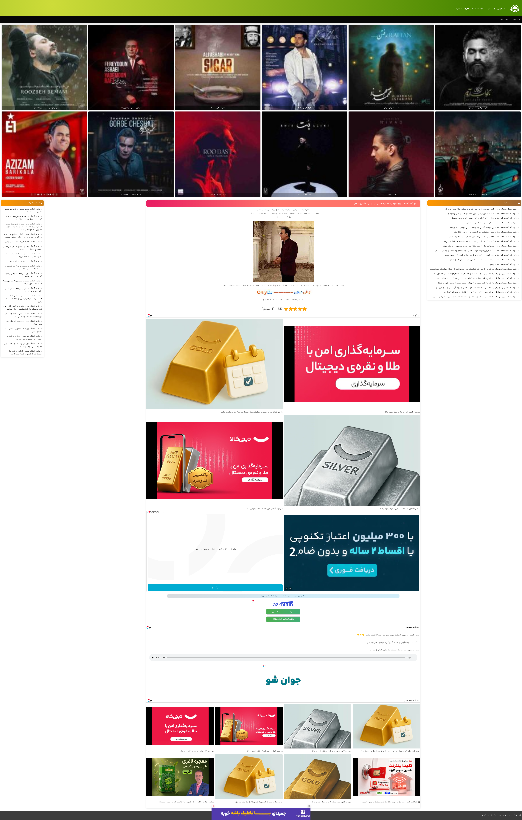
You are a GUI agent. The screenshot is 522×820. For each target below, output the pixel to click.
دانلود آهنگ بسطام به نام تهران (503, 264)
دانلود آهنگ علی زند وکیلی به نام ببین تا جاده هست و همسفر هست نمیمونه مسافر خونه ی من (475, 273)
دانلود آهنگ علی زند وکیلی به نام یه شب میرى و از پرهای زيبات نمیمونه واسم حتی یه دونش (476, 283)
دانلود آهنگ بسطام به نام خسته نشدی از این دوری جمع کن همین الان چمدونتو (482, 213)
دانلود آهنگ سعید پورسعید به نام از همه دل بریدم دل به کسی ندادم (386, 203)
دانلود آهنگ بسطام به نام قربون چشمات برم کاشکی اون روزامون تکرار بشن (485, 232)
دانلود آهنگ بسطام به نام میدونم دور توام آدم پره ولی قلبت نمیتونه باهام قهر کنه (481, 259)
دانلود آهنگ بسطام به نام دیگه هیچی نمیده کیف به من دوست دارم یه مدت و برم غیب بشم (476, 250)
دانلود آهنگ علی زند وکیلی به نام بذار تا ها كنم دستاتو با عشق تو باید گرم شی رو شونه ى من (476, 287)
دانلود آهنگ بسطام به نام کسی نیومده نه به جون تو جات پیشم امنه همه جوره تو (481, 209)
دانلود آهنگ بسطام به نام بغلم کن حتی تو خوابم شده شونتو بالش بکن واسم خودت (480, 255)
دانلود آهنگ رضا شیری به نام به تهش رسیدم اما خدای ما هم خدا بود (24, 337)
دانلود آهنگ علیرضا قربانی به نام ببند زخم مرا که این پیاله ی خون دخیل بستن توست (23, 236)
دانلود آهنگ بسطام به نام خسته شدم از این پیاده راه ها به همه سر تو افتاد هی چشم (480, 241)
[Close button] (309, 806)
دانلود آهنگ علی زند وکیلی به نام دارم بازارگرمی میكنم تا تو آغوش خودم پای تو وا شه (480, 292)
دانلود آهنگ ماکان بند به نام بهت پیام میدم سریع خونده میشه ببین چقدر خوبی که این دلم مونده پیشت (24, 227)
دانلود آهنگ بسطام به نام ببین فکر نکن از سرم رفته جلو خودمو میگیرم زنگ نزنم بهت (480, 246)
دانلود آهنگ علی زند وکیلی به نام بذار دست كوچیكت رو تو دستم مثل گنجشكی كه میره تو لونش (475, 296)
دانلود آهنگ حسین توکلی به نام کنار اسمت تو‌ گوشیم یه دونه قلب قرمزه (25, 352)
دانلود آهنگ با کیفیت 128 (283, 619)
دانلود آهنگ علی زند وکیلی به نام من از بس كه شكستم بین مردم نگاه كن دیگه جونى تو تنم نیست (473, 269)
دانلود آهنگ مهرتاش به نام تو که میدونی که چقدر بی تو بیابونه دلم (23, 345)
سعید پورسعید (276, 213)
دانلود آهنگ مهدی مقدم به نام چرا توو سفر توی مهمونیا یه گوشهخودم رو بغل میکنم (22, 308)
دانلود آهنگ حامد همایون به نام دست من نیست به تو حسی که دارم (23, 267)
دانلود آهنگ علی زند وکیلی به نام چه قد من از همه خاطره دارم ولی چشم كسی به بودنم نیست (476, 278)
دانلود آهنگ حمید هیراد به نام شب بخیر (22, 241)
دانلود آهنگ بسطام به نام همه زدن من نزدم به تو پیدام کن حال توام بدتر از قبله (482, 236)
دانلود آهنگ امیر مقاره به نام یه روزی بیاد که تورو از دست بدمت (23, 275)
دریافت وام (215, 587)
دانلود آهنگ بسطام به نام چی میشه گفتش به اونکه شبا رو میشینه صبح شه (483, 227)
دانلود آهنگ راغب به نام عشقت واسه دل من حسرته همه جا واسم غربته (23, 315)
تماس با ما (504, 19)
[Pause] (286, 588)
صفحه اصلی (516, 19)
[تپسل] (213, 806)
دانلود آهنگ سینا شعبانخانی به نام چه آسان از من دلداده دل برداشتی (24, 218)
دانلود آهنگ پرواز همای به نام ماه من (24, 261)
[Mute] (290, 588)
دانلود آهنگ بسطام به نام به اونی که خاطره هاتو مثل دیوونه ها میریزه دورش (484, 218)
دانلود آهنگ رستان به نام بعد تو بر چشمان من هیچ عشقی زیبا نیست (22, 248)
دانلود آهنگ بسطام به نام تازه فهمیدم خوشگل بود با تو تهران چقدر (488, 222)
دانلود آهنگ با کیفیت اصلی (283, 611)
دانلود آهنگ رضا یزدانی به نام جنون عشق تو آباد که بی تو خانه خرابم (23, 255)
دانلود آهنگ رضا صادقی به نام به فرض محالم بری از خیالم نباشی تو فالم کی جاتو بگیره (24, 298)
